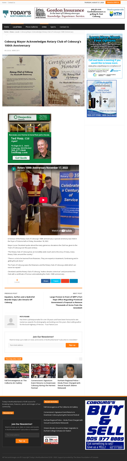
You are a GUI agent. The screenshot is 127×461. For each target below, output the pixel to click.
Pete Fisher (24, 316)
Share (46, 281)
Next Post (77, 293)
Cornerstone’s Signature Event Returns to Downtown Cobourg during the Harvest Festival (43, 384)
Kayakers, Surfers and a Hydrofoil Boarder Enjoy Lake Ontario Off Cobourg (20, 300)
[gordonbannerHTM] (79, 13)
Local (17, 32)
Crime (44, 27)
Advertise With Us (113, 2)
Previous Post (11, 293)
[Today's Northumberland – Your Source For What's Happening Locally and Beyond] (17, 14)
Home (4, 2)
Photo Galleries (32, 27)
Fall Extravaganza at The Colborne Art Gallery (16, 381)
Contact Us (11, 2)
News (12, 32)
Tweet (56, 281)
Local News (17, 27)
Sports (53, 27)
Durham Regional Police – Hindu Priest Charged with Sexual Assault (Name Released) (69, 384)
